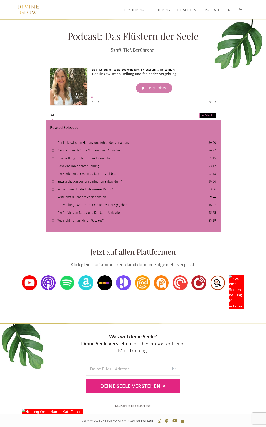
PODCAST (212, 9)
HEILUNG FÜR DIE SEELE (174, 9)
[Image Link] (29, 282)
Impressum (147, 420)
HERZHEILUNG (133, 9)
